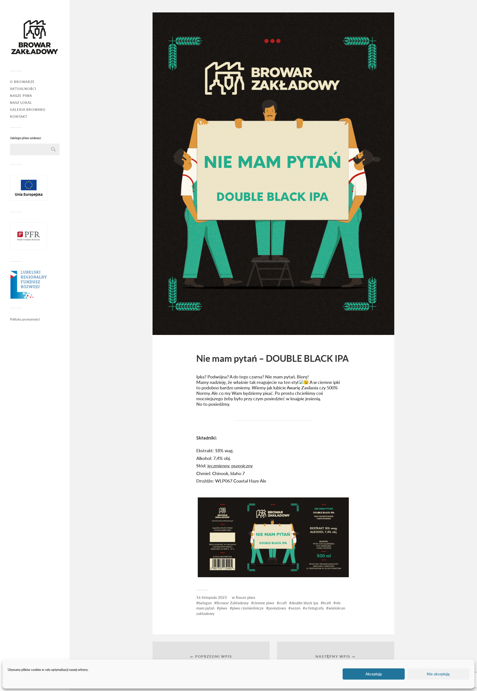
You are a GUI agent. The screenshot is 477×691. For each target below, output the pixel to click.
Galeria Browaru (27, 110)
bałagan (205, 603)
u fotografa (314, 608)
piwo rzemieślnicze (248, 608)
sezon (295, 608)
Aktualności (23, 89)
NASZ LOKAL (21, 103)
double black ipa (304, 603)
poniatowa (277, 608)
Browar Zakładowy (232, 603)
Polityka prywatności (25, 319)
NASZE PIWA (21, 96)
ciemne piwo (263, 603)
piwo (223, 608)
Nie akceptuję (438, 674)
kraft (327, 603)
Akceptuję (373, 674)
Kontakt (18, 117)
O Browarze (22, 82)
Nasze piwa (245, 597)
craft (283, 603)
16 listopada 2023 (211, 597)
